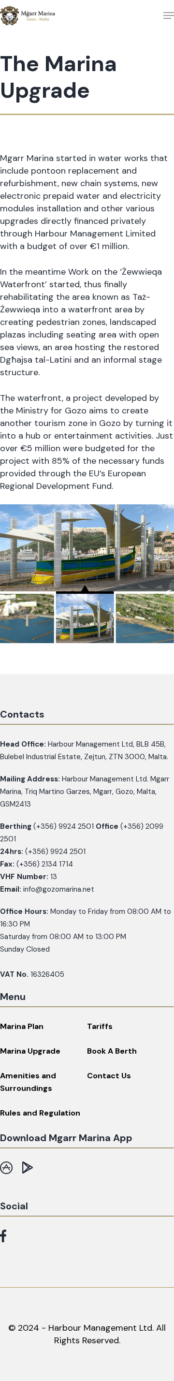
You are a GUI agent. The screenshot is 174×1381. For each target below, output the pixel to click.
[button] (168, 15)
